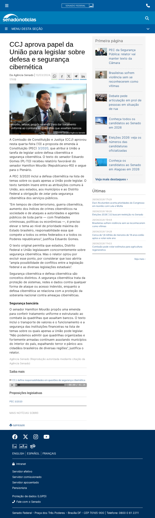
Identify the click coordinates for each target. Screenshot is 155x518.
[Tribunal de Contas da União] (32, 445)
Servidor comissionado (27, 476)
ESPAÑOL (33, 453)
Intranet (21, 463)
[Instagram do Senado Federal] (36, 437)
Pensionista (19, 487)
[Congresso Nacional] (23, 445)
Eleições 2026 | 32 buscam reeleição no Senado (117, 214)
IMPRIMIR (18, 425)
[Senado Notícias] (19, 19)
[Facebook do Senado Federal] (16, 437)
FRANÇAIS (49, 453)
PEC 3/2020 (15, 401)
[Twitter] (25, 437)
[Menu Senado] (7, 5)
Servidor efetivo (22, 471)
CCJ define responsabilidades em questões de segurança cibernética (48, 380)
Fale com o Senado (28, 501)
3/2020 (43, 148)
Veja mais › (140, 258)
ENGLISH (18, 453)
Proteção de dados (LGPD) (29, 496)
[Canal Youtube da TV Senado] (45, 437)
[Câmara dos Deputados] (14, 445)
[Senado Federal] (77, 6)
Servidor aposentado (25, 482)
